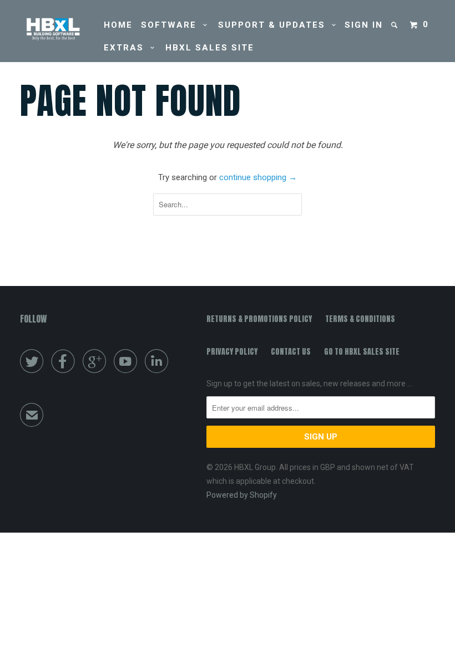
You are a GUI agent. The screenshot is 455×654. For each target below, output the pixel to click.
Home (118, 25)
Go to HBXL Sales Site (362, 351)
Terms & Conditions (360, 319)
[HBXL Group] (54, 29)
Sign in (364, 25)
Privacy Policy (231, 351)
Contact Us (291, 351)
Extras (127, 48)
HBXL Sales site (209, 48)
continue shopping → (258, 177)
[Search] (395, 25)
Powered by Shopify (241, 495)
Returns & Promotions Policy (259, 319)
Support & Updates (275, 25)
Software (172, 25)
